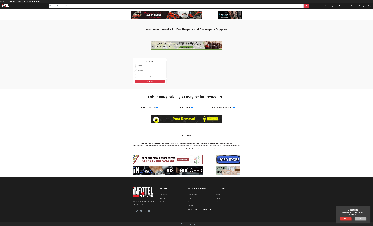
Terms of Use (179, 224)
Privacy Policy (191, 224)
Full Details (149, 81)
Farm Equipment (185, 107)
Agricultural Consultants (148, 107)
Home (321, 6)
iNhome (15, 1)
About (353, 6)
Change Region (330, 6)
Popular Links (343, 6)
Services (190, 202)
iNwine (10, 1)
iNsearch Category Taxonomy (199, 209)
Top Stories (163, 194)
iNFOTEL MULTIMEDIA (35, 1)
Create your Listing (365, 6)
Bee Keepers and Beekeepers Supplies (147, 76)
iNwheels (20, 1)
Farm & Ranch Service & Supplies (222, 107)
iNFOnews (5, 1)
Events (162, 202)
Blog (189, 198)
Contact (162, 198)
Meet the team (192, 194)
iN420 (26, 1)
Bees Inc (149, 62)
